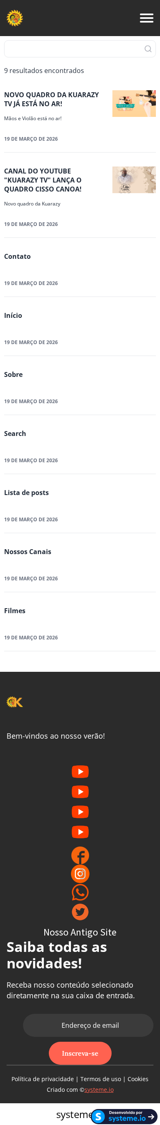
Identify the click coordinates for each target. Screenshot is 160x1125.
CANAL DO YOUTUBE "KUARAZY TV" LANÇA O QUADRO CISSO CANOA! (43, 180)
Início (13, 315)
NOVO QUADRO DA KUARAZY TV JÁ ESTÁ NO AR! (51, 99)
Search (15, 433)
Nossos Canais (27, 551)
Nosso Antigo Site (80, 932)
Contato (17, 256)
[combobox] (80, 48)
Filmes (14, 610)
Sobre (13, 374)
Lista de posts (26, 492)
